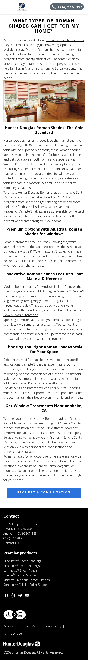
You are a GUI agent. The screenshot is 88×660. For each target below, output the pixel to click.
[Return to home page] (26, 7)
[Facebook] (6, 595)
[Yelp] (13, 595)
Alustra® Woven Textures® (39, 251)
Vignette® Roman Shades (36, 145)
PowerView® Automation (20, 315)
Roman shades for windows (65, 40)
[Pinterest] (20, 595)
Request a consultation (44, 492)
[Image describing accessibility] (14, 614)
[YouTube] (27, 595)
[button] (6, 6)
